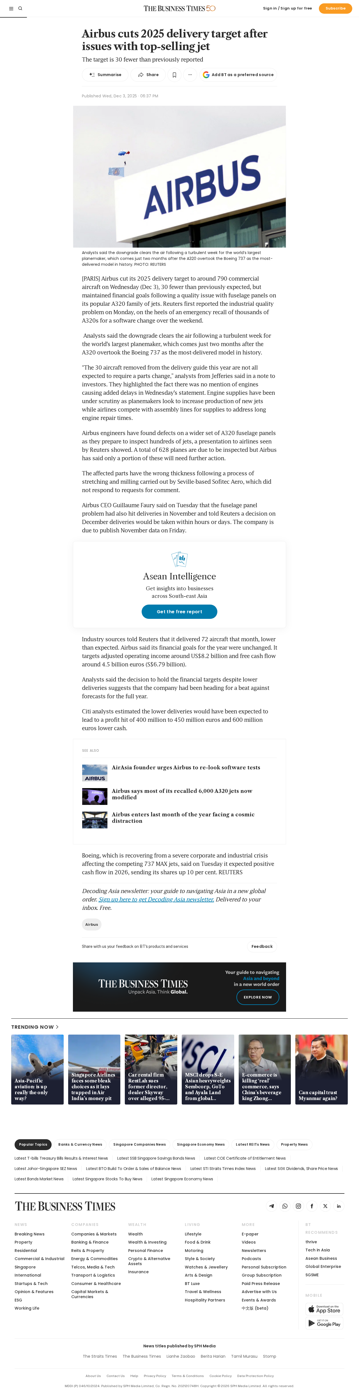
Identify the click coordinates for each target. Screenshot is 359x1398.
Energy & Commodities (94, 1258)
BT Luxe (192, 1283)
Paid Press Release (261, 1283)
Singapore (25, 1267)
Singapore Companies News (139, 1144)
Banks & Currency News (80, 1144)
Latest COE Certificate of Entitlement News (245, 1158)
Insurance (138, 1272)
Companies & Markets (94, 1234)
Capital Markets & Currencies (89, 1294)
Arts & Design (198, 1275)
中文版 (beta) (255, 1308)
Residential (26, 1250)
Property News (294, 1144)
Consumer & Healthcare (96, 1283)
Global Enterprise (323, 1266)
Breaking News (30, 1234)
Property (23, 1242)
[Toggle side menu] (11, 8)
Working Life (27, 1308)
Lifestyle (193, 1234)
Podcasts (251, 1258)
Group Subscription (262, 1275)
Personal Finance (145, 1250)
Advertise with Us (259, 1291)
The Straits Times (100, 1356)
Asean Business (321, 1258)
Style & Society (200, 1258)
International (28, 1275)
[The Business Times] (174, 8)
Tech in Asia (317, 1250)
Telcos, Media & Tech (93, 1267)
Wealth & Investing (147, 1242)
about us (93, 1376)
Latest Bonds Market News (39, 1179)
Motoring (194, 1250)
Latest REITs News (253, 1144)
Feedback (262, 946)
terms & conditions (188, 1376)
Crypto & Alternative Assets (149, 1261)
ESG (18, 1300)
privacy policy (155, 1376)
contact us (116, 1376)
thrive (311, 1242)
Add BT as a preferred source (243, 74)
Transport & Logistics (93, 1275)
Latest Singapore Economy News (182, 1179)
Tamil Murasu (244, 1356)
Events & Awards (259, 1300)
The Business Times (142, 1356)
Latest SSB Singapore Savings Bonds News (156, 1158)
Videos (249, 1242)
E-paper (250, 1234)
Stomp (269, 1356)
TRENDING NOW (32, 1026)
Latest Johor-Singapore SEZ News (46, 1168)
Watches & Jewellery (206, 1267)
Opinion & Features (34, 1291)
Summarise (110, 74)
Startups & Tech (31, 1283)
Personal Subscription (264, 1267)
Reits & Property (87, 1250)
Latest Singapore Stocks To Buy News (107, 1179)
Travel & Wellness (203, 1291)
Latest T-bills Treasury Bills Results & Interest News (61, 1158)
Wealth (135, 1234)
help (134, 1376)
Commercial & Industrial (40, 1258)
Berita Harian (213, 1356)
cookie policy (221, 1376)
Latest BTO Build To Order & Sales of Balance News (133, 1168)
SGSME (312, 1275)
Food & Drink (198, 1242)
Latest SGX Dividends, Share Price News (301, 1168)
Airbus (91, 924)
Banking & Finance (90, 1242)
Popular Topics (33, 1144)
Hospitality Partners (205, 1300)
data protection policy (255, 1376)
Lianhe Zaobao (181, 1356)
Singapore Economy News (201, 1144)
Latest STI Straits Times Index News (223, 1168)
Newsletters (254, 1250)
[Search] (20, 8)
